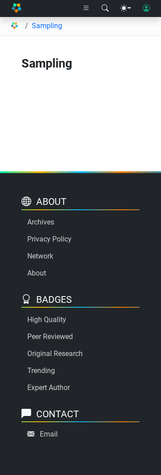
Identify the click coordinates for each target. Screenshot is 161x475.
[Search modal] (105, 8)
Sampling (47, 25)
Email (49, 434)
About (36, 273)
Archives (40, 222)
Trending (41, 370)
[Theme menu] (125, 8)
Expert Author (48, 387)
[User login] (146, 8)
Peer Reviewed (50, 336)
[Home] (16, 8)
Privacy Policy (49, 239)
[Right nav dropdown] (86, 8)
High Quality (46, 319)
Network (40, 256)
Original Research (55, 353)
